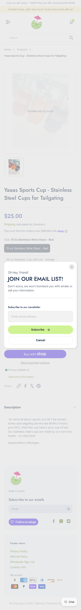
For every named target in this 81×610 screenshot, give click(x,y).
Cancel (40, 340)
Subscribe (37, 329)
